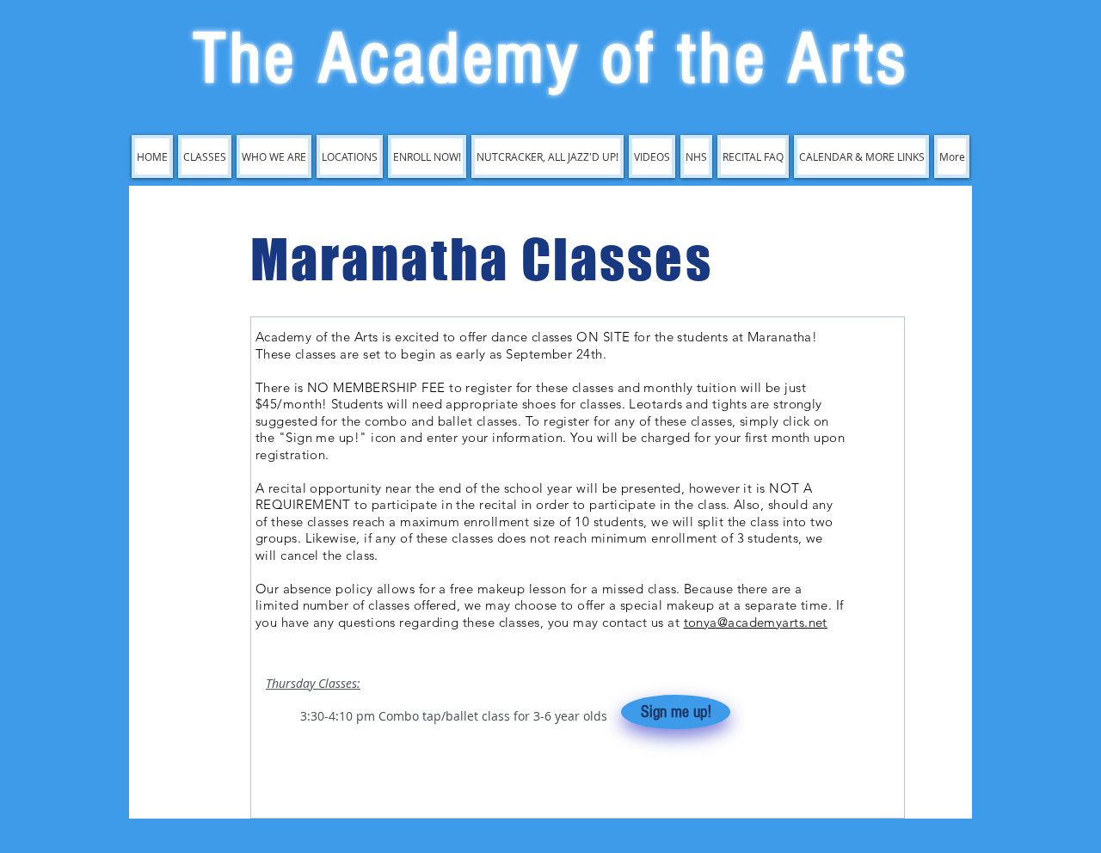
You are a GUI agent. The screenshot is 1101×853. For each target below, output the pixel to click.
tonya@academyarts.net (755, 622)
